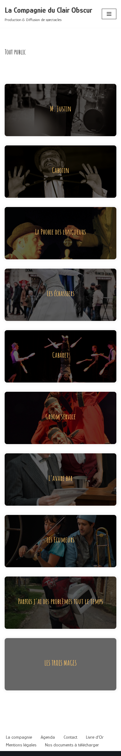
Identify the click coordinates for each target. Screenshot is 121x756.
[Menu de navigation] (109, 14)
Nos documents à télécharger (72, 744)
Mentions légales (21, 744)
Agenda (48, 737)
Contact (70, 737)
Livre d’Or (95, 737)
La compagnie (19, 737)
